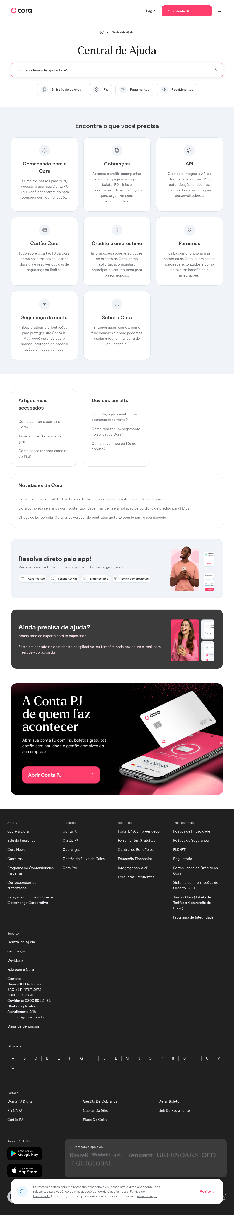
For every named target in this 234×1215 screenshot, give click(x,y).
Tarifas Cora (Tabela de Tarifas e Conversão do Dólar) (192, 902)
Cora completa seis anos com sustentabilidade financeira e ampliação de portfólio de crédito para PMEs (104, 508)
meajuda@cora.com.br (25, 1017)
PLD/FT (179, 849)
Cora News (16, 849)
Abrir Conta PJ (178, 11)
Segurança (16, 951)
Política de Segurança (191, 840)
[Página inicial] (101, 32)
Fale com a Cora (20, 969)
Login (150, 11)
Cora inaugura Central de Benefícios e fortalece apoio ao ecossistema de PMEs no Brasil (91, 499)
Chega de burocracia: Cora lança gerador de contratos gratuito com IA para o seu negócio (92, 517)
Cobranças (71, 849)
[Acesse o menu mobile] (220, 11)
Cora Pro (70, 868)
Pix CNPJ (14, 1110)
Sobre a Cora (18, 831)
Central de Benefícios (136, 849)
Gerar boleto (168, 1101)
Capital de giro (95, 1110)
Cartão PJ (70, 840)
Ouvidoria (15, 960)
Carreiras (15, 859)
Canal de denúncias (23, 1026)
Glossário (14, 1046)
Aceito (205, 1191)
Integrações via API (133, 868)
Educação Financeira (135, 859)
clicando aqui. (147, 1196)
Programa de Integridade (193, 917)
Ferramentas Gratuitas (136, 840)
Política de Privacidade (191, 831)
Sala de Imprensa (21, 840)
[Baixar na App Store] (24, 1170)
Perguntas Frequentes (136, 877)
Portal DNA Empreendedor (139, 831)
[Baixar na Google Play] (24, 1154)
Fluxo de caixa (95, 1119)
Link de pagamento (174, 1110)
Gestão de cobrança (100, 1101)
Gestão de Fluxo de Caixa (84, 859)
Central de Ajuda (21, 942)
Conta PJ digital (20, 1101)
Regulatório (182, 859)
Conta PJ (70, 831)
